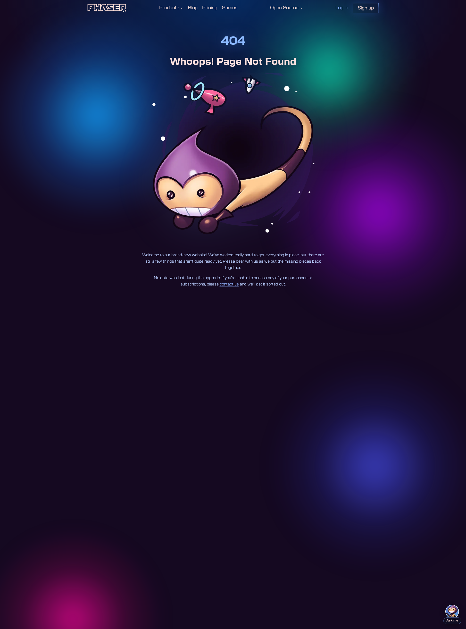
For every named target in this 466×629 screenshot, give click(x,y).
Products (169, 8)
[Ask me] (452, 611)
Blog (193, 8)
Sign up (366, 8)
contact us (229, 284)
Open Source (284, 8)
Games (229, 8)
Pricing (209, 8)
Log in (341, 8)
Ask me (452, 620)
